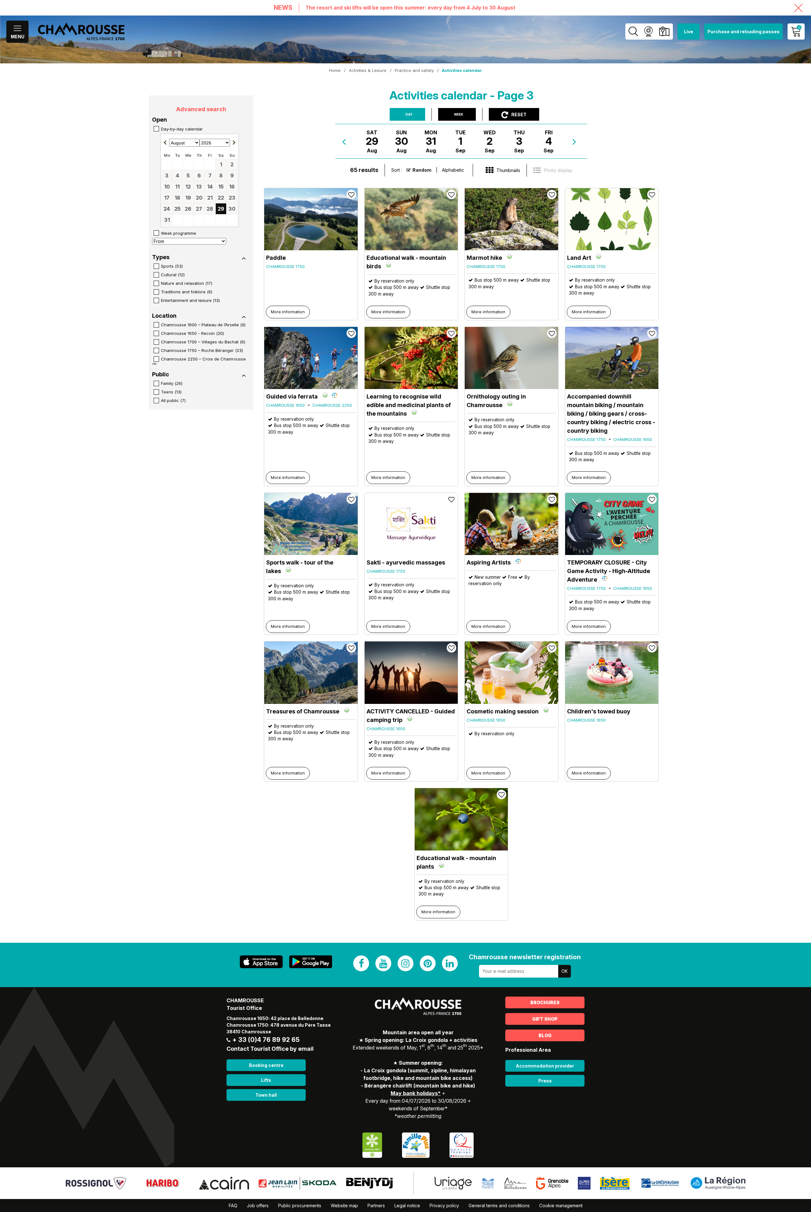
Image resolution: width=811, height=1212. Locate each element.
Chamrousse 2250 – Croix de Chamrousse (199, 361)
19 (188, 198)
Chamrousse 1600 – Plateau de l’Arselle (203, 324)
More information (288, 311)
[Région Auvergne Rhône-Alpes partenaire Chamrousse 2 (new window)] (718, 1182)
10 (167, 186)
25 (177, 209)
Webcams (648, 31)
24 (166, 209)
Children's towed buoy (598, 711)
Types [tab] (160, 257)
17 (166, 198)
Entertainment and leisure (190, 300)
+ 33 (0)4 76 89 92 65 (266, 1039)
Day (409, 114)
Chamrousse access (664, 31)
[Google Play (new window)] (310, 961)
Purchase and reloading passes (743, 31)
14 (210, 186)
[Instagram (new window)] (405, 963)
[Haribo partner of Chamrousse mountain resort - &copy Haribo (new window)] (163, 1182)
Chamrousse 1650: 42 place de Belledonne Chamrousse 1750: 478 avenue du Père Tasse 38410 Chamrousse (279, 1025)
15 (221, 186)
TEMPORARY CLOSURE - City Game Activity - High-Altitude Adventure (608, 571)
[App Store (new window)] (261, 961)
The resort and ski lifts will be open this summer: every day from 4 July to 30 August (410, 8)
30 (231, 209)
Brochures (544, 1002)
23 (232, 198)
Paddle (276, 257)
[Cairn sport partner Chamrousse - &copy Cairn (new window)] (224, 1182)
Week (458, 114)
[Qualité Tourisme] (462, 1144)
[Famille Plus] (416, 1144)
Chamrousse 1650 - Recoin (192, 333)
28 (210, 209)
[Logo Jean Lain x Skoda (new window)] (297, 1182)
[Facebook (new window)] (361, 963)
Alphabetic (453, 170)
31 (167, 220)
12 (188, 186)
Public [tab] (160, 374)
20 (199, 198)
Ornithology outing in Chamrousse (496, 400)
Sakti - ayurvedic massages (406, 562)
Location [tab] (164, 316)
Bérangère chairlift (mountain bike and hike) (419, 1085)
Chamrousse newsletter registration (525, 957)
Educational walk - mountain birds (406, 262)
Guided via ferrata (292, 396)
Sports (172, 266)
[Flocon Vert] (372, 1144)
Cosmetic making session (503, 711)
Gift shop (545, 1019)
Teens (171, 391)
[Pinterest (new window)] (428, 963)
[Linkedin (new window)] (450, 963)
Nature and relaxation (186, 283)
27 (199, 209)
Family (171, 383)
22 (221, 198)
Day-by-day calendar (182, 128)
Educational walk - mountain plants (456, 862)
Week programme (178, 233)
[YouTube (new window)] (383, 963)
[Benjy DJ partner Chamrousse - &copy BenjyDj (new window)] (369, 1182)
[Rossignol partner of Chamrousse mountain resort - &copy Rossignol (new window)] (96, 1182)
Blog (545, 1035)
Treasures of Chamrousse (302, 711)
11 (177, 186)
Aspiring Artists (489, 562)
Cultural (173, 274)
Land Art (579, 257)
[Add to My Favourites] (351, 194)
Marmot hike (484, 257)
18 (177, 198)
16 (232, 186)
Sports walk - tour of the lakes (299, 566)
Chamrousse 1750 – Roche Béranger (202, 350)
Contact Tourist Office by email (270, 1048)
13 (199, 186)
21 (210, 198)
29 (221, 209)
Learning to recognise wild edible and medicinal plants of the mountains (409, 405)
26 (188, 209)
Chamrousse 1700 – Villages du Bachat (203, 341)
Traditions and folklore (186, 291)
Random (421, 170)
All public (173, 400)
